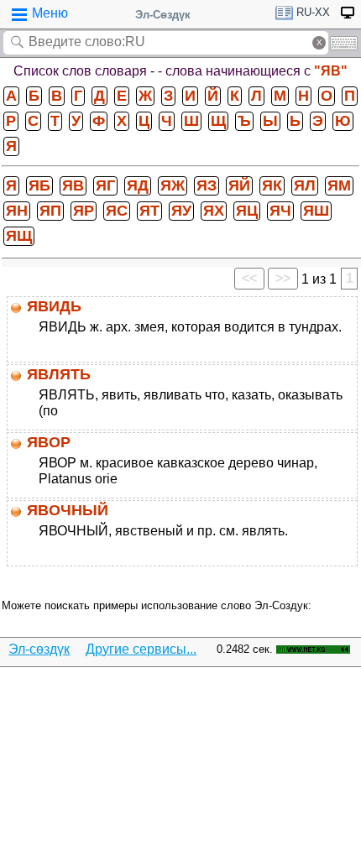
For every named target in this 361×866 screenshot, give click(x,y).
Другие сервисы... (141, 649)
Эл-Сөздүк (163, 14)
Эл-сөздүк (39, 649)
